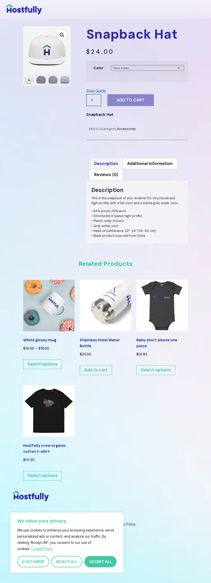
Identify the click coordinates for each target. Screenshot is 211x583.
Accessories (126, 129)
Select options (43, 364)
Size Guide (96, 91)
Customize (33, 561)
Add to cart (131, 100)
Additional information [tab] (150, 163)
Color (98, 68)
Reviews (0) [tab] (106, 174)
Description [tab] (106, 163)
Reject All (66, 561)
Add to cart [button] (96, 370)
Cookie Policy (42, 549)
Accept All (100, 561)
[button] (62, 35)
